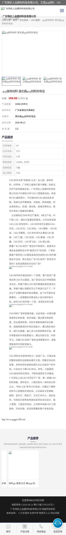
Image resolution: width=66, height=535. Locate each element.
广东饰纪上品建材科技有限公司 (25, 509)
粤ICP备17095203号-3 (44, 505)
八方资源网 (23, 513)
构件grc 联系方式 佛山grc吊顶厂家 (18, 483)
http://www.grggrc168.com (13, 419)
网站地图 (55, 513)
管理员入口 (44, 513)
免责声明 (34, 513)
